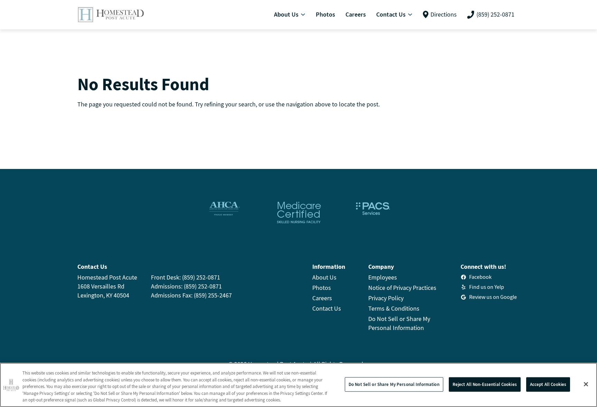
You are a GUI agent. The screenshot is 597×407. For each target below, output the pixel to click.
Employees (382, 277)
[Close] (586, 384)
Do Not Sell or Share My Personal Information (394, 384)
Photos (321, 288)
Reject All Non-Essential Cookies (485, 384)
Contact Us (326, 308)
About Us (324, 277)
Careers (322, 298)
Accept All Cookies (548, 384)
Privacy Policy (386, 298)
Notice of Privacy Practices (402, 288)
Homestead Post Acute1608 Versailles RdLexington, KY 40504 (107, 286)
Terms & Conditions (393, 308)
